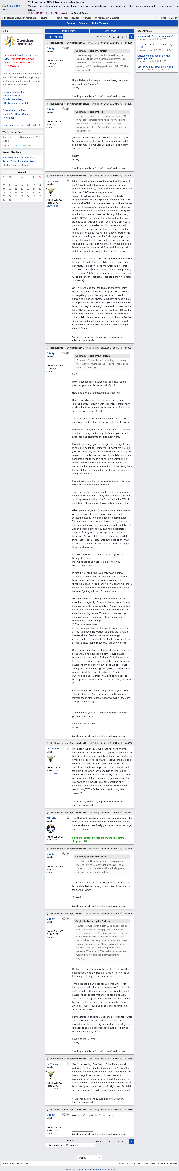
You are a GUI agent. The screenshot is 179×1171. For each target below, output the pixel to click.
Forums (43, 18)
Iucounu (95, 848)
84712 (129, 812)
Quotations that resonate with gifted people (153, 57)
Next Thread (111, 31)
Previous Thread (68, 31)
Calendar (83, 23)
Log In (173, 18)
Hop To (70, 1140)
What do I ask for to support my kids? (154, 45)
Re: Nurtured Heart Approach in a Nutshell (71, 43)
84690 (129, 743)
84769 (129, 1059)
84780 (129, 1109)
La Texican (93, 348)
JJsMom (94, 43)
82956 (129, 43)
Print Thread (54, 36)
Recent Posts (144, 31)
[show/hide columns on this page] (175, 23)
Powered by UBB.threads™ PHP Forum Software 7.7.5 (89, 1170)
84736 (129, 848)
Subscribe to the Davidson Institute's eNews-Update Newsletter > (16, 114)
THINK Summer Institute (15, 103)
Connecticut (52, 66)
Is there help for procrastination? (155, 36)
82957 (129, 104)
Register (161, 18)
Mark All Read (22, 1163)
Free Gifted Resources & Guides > (21, 125)
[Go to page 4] (110, 36)
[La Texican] (50, 195)
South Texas (52, 206)
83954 (129, 348)
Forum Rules (8, 1163)
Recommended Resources (66, 18)
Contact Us (123, 1163)
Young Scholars (11, 95)
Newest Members (11, 152)
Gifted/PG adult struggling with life (156, 66)
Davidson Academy (13, 99)
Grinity (95, 176)
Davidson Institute (17, 73)
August (22, 172)
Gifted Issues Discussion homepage (19, 18)
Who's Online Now (12, 132)
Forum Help (135, 1163)
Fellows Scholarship (13, 92)
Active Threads (100, 23)
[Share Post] (121, 43)
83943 (129, 176)
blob (97, 104)
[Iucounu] (50, 832)
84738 (129, 913)
